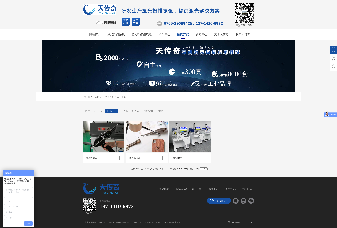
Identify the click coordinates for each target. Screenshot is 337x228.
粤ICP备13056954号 (138, 222)
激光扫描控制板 (142, 34)
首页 (100, 97)
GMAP (166, 222)
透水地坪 (230, 222)
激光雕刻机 (134, 158)
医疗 (87, 111)
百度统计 (159, 222)
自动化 (124, 111)
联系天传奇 (243, 34)
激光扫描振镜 (116, 34)
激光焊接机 (91, 158)
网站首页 (95, 34)
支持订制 (125, 21)
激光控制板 (182, 189)
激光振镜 (164, 189)
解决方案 (135, 21)
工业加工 (121, 97)
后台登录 (150, 222)
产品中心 (164, 34)
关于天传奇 (221, 34)
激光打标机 (178, 158)
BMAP (171, 222)
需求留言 (221, 200)
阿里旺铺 (110, 22)
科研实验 (148, 111)
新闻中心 (201, 34)
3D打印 (98, 111)
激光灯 (161, 111)
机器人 (135, 111)
